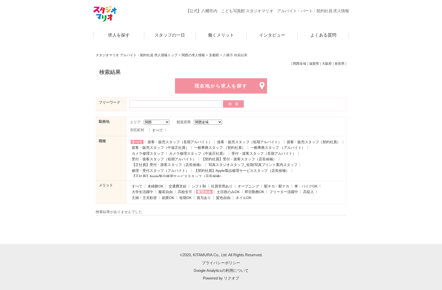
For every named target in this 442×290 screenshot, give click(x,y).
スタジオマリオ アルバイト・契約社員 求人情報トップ (137, 55)
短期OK (185, 198)
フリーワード (109, 102)
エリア (135, 122)
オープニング (248, 186)
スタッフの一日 (169, 35)
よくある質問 (323, 35)
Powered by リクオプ (221, 278)
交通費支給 (177, 186)
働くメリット (221, 35)
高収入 (308, 192)
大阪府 (327, 63)
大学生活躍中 (142, 192)
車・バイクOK (305, 186)
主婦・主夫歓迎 (144, 198)
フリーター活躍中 (283, 192)
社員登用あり (222, 186)
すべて (157, 130)
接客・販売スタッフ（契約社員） (313, 142)
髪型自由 (204, 192)
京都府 (214, 55)
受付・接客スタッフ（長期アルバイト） (263, 153)
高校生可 (185, 192)
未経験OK (155, 186)
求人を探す (119, 35)
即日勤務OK (254, 192)
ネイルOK (243, 198)
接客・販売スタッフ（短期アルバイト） (249, 142)
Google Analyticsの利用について (221, 270)
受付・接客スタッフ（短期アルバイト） (164, 159)
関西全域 (299, 63)
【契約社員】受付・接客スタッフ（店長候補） (239, 159)
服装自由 (165, 192)
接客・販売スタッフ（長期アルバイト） (180, 142)
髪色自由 (223, 198)
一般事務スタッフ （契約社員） (219, 148)
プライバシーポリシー (221, 263)
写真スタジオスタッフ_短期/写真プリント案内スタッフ (252, 165)
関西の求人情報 (193, 55)
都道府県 (183, 122)
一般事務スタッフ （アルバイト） (277, 148)
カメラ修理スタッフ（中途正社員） (197, 153)
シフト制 (199, 186)
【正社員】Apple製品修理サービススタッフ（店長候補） (177, 176)
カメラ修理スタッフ (148, 153)
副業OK (168, 198)
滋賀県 (314, 63)
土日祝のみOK (228, 192)
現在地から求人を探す (221, 85)
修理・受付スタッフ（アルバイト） (160, 171)
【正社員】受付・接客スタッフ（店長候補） (167, 165)
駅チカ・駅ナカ (276, 186)
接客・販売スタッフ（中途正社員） (160, 148)
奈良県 (340, 63)
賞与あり (204, 198)
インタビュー (272, 35)
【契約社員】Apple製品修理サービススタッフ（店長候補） (241, 171)
